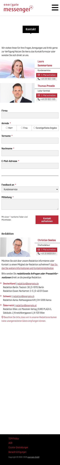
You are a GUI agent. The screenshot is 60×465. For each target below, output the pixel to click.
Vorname (7, 135)
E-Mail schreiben (48, 75)
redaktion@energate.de (28, 283)
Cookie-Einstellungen (18, 447)
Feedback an (9, 184)
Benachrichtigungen (17, 452)
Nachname (8, 148)
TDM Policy (13, 438)
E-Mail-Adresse (10, 161)
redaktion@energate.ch (23, 296)
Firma (5, 110)
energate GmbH (33, 457)
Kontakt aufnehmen (47, 220)
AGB (10, 442)
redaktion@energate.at (26, 305)
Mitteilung (7, 197)
